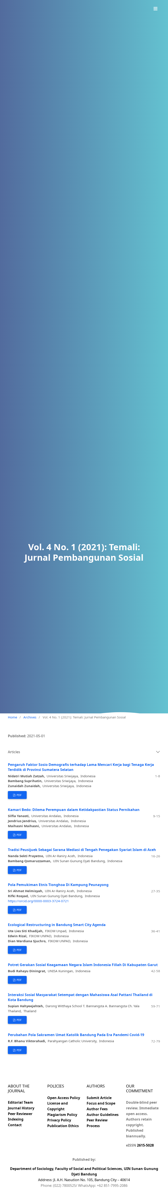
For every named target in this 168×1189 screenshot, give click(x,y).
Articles (14, 751)
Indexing (15, 1119)
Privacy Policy (59, 1120)
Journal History (21, 1108)
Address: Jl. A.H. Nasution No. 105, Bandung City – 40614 (84, 1179)
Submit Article (99, 1097)
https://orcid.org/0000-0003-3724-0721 (38, 901)
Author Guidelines (103, 1114)
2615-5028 (145, 1145)
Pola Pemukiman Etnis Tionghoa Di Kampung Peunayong (58, 884)
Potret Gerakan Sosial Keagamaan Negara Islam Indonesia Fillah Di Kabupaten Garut (83, 964)
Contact (15, 1124)
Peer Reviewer (20, 1113)
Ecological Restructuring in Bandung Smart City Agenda (57, 924)
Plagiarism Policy (62, 1114)
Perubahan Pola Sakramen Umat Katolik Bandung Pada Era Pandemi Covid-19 (76, 1034)
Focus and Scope (101, 1103)
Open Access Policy (63, 1097)
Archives (29, 717)
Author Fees (97, 1109)
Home (12, 717)
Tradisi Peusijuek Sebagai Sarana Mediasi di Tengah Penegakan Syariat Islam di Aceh (82, 849)
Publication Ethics (63, 1125)
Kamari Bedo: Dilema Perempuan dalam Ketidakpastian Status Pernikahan (74, 809)
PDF (18, 795)
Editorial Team (20, 1102)
